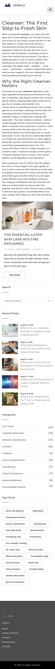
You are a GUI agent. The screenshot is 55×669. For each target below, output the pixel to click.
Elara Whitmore (23, 249)
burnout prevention (15, 582)
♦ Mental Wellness (11, 480)
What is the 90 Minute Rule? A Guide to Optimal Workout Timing (36, 383)
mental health (37, 530)
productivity (35, 536)
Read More (14, 275)
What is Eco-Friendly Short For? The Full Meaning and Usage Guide (34, 400)
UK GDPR (6, 646)
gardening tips (13, 536)
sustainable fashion (15, 517)
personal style (13, 562)
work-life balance (15, 511)
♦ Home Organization (13, 460)
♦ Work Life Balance (12, 473)
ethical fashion (13, 569)
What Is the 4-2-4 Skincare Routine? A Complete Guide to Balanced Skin (35, 331)
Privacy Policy (8, 642)
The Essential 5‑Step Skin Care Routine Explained (23, 239)
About (5, 628)
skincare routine (14, 556)
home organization (15, 524)
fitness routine (36, 549)
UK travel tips (13, 549)
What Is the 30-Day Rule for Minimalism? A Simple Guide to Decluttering (36, 365)
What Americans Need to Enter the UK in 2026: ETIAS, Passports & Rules (35, 348)
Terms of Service (10, 633)
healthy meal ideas (15, 575)
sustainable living (39, 556)
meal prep (33, 562)
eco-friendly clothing (16, 543)
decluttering (40, 524)
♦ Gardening (8, 467)
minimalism (38, 511)
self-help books (13, 530)
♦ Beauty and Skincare (14, 440)
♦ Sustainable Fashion (13, 487)
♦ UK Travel (8, 426)
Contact (6, 637)
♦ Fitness (6, 446)
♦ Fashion (7, 453)
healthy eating (36, 569)
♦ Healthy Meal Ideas (13, 433)
